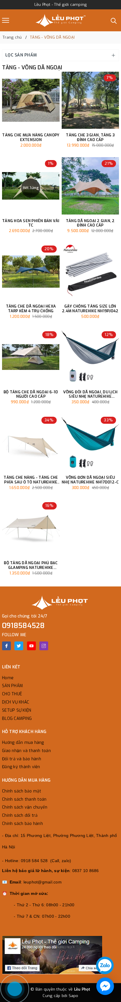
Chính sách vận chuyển (24, 807)
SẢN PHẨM (12, 686)
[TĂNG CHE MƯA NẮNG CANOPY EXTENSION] (31, 100)
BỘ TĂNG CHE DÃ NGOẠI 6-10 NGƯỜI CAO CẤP (31, 394)
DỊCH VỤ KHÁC (15, 702)
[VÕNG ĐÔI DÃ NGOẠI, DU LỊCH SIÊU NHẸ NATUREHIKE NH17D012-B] (90, 357)
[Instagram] (43, 645)
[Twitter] (18, 645)
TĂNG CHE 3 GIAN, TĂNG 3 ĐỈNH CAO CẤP (90, 137)
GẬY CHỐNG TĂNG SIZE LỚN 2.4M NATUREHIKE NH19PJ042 (90, 308)
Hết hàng (31, 188)
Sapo (73, 995)
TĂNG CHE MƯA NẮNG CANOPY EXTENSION (30, 137)
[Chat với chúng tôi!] (105, 986)
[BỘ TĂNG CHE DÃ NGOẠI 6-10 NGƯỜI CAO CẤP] (31, 357)
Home (8, 678)
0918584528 (23, 625)
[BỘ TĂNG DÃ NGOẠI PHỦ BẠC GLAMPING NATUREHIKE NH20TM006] (31, 528)
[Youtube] (31, 645)
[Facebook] (6, 645)
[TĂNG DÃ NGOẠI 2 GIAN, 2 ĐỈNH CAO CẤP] (90, 186)
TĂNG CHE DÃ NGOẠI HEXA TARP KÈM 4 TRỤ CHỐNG (31, 308)
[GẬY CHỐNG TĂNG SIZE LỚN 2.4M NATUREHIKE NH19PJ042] (90, 271)
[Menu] (5, 20)
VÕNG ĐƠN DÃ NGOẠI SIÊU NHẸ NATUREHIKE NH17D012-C (90, 479)
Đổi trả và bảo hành (21, 759)
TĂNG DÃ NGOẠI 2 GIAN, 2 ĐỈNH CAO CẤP (90, 223)
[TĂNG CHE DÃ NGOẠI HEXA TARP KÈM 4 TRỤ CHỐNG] (31, 271)
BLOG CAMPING (17, 718)
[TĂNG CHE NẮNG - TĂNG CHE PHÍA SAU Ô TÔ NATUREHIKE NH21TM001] (31, 442)
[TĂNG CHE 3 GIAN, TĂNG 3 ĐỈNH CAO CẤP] (90, 100)
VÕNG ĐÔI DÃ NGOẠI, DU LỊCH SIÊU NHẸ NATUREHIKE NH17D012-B (90, 394)
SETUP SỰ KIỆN (16, 710)
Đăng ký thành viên (21, 767)
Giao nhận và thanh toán (26, 751)
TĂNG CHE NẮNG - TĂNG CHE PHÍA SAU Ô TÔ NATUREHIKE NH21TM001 (31, 479)
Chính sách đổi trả (20, 815)
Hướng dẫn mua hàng (23, 742)
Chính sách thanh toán (24, 799)
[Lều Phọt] (60, 20)
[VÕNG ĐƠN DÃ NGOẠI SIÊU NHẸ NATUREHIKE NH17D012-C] (90, 442)
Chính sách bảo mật (21, 791)
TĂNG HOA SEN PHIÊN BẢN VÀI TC (31, 223)
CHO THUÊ (12, 694)
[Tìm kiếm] (114, 20)
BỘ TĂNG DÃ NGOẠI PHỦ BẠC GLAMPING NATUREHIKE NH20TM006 (31, 565)
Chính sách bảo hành (22, 823)
